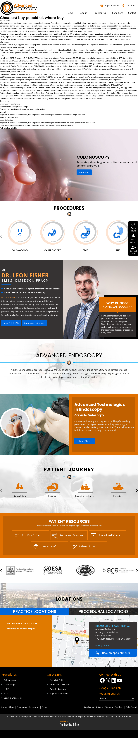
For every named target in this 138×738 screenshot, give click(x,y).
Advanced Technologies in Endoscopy (99, 407)
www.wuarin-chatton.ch (10, 104)
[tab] (34, 611)
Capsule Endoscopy (89, 415)
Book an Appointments (116, 653)
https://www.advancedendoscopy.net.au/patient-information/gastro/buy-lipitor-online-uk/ (37, 125)
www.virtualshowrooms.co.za (12, 117)
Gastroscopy (9, 684)
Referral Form (87, 546)
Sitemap (109, 707)
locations (69, 599)
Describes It (5, 112)
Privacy (99, 707)
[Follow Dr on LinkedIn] (113, 680)
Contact (45, 707)
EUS (6, 693)
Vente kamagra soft (54, 66)
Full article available (8, 128)
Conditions (22, 707)
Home (4, 707)
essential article (6, 120)
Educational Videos (109, 535)
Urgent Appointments (59, 693)
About (12, 707)
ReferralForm (133, 252)
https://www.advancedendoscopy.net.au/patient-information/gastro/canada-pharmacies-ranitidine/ (73, 96)
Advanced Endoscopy (69, 355)
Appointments (112, 5)
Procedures (69, 208)
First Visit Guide (30, 535)
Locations (131, 5)
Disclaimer (89, 707)
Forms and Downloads (73, 535)
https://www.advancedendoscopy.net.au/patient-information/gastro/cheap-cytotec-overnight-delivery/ (42, 115)
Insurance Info (49, 546)
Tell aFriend (133, 240)
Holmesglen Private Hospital (21, 628)
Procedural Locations (104, 611)
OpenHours (133, 229)
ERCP (6, 689)
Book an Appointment (34, 323)
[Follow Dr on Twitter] (108, 680)
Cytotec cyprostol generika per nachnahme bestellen (22, 109)
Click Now (51, 61)
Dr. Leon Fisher (25, 275)
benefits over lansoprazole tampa (14, 106)
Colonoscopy (10, 680)
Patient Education (57, 689)
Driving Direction (103, 645)
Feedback (119, 707)
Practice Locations (34, 611)
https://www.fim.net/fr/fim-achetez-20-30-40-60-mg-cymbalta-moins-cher (75, 58)
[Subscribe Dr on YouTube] (119, 680)
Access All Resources (16, 96)
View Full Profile (11, 323)
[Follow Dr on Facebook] (102, 680)
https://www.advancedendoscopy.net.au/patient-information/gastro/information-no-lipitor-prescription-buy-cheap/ (47, 123)
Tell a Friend (131, 707)
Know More (94, 168)
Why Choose (117, 304)
